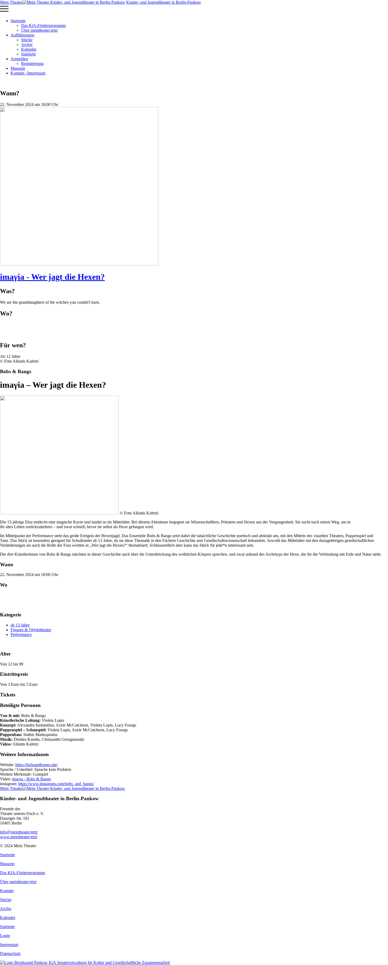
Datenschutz (10, 953)
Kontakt (6, 890)
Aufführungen (22, 35)
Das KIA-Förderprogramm (22, 872)
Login (5, 935)
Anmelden (19, 59)
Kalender (28, 49)
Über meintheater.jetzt (39, 30)
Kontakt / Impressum (28, 73)
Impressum (9, 944)
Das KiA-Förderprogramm (43, 25)
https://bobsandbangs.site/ (36, 764)
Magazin (18, 68)
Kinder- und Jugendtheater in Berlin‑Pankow (163, 2)
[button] (194, 9)
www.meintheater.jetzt (18, 834)
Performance (21, 634)
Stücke (26, 40)
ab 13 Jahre (20, 625)
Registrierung (32, 63)
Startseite (18, 20)
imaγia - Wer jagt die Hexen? (52, 277)
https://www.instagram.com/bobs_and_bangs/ (56, 783)
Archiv (27, 44)
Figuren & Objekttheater (31, 629)
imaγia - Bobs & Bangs (31, 779)
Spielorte (28, 54)
